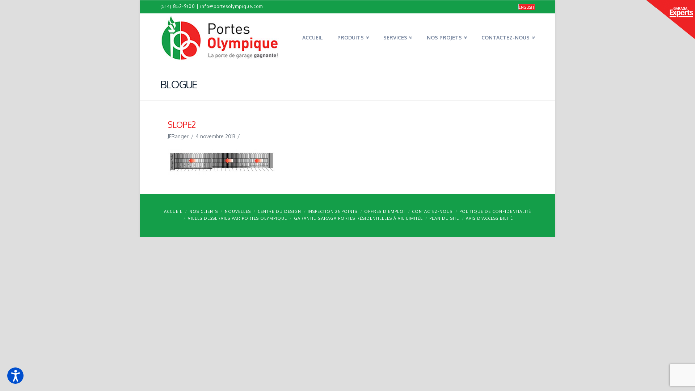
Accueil (173, 211)
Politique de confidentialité (495, 211)
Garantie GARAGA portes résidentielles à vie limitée (358, 218)
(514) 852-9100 (177, 6)
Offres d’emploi (384, 211)
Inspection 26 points (332, 211)
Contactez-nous (432, 211)
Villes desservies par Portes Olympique (237, 218)
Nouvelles (238, 211)
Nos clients (203, 211)
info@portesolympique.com (231, 6)
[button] (15, 375)
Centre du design (279, 211)
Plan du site (444, 218)
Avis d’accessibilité (489, 218)
